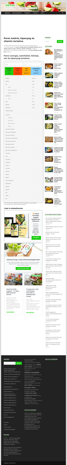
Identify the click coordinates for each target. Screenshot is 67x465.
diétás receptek (31, 372)
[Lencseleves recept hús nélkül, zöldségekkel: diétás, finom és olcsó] (49, 187)
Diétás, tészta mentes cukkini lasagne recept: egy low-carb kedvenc (58, 85)
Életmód (6, 407)
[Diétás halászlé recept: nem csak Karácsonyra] (49, 64)
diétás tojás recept (27, 374)
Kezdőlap (7, 13)
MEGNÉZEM (10, 312)
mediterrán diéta (30, 393)
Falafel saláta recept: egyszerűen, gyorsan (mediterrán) (57, 159)
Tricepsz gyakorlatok (9, 405)
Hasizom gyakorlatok (9, 395)
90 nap (25, 359)
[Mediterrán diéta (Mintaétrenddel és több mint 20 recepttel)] (49, 147)
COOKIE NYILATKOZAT (9, 429)
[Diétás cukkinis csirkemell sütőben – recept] (49, 73)
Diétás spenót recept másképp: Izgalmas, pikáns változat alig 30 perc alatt (58, 128)
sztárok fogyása (28, 400)
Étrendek (27, 13)
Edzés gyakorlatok (8, 394)
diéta (39, 364)
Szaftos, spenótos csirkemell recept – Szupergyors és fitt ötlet (53, 344)
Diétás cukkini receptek (10, 376)
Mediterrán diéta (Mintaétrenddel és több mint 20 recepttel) (58, 149)
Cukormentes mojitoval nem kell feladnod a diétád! (58, 117)
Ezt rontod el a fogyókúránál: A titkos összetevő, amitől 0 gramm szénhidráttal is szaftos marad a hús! (58, 54)
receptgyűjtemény (28, 397)
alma (29, 359)
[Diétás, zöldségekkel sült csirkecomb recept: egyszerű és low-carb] (49, 167)
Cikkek (5, 424)
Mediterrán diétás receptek (11, 381)
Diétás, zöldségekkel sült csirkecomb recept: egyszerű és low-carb (58, 170)
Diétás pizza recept (27, 370)
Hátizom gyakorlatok (9, 398)
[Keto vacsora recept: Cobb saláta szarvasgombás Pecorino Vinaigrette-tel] (49, 103)
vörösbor (33, 403)
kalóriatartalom (8, 410)
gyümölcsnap (27, 381)
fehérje (25, 379)
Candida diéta (33, 359)
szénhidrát (34, 400)
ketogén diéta (29, 387)
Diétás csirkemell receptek (11, 374)
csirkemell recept (28, 360)
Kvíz (5, 414)
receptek (39, 395)
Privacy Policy (7, 427)
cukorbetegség (28, 364)
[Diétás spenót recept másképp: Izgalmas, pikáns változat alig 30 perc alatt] (49, 124)
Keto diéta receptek (9, 412)
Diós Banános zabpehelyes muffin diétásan (32, 377)
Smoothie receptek (9, 383)
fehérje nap (30, 379)
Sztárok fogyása (8, 417)
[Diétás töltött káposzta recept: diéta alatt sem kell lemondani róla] (49, 137)
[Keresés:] (54, 41)
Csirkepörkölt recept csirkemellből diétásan (32, 362)
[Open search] (63, 13)
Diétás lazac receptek (9, 379)
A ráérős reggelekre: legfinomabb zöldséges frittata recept (58, 201)
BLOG (42, 13)
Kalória (35, 13)
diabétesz (34, 364)
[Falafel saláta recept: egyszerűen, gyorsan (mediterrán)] (49, 157)
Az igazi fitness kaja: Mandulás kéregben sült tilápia (58, 179)
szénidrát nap (39, 400)
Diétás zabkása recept (28, 376)
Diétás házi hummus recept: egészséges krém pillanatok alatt (58, 95)
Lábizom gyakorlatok (9, 400)
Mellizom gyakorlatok (9, 402)
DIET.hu (10, 5)
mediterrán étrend (30, 395)
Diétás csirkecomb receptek (11, 372)
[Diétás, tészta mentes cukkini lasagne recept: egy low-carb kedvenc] (49, 82)
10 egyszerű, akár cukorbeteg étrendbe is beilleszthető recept (32, 292)
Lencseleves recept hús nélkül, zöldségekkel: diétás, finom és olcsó (58, 190)
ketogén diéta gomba (28, 389)
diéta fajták (28, 367)
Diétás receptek (16, 13)
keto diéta (28, 385)
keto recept (35, 389)
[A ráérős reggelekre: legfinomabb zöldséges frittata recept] (49, 198)
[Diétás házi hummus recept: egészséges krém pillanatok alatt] (49, 92)
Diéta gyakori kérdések (10, 389)
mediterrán (32, 391)
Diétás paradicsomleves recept (29, 368)
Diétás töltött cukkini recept (36, 374)
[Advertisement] (33, 24)
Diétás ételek (7, 391)
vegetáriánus (27, 403)
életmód (37, 403)
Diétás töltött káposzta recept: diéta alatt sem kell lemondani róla (58, 140)
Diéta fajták (7, 386)
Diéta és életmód (8, 368)
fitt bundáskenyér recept (37, 379)
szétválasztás (27, 402)
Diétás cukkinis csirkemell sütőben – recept (58, 75)
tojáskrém (35, 402)
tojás (31, 402)
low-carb (27, 391)
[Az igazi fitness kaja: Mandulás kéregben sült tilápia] (49, 177)
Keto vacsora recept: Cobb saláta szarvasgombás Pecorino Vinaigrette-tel (58, 107)
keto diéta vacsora (36, 385)
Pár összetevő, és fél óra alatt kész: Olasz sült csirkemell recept (53, 332)
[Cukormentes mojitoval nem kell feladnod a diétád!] (49, 115)
